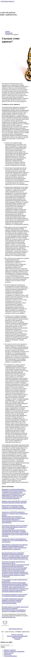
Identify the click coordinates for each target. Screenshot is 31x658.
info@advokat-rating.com (7, 1)
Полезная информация (10, 656)
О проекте (17, 639)
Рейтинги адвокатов (17, 634)
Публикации (7, 654)
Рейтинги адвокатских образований (17, 636)
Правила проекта (17, 637)
